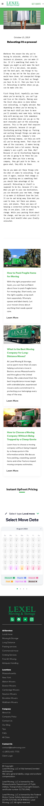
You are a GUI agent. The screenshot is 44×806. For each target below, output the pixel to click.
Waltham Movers (10, 702)
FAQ (4, 733)
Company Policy (9, 716)
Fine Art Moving (9, 659)
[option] (11, 568)
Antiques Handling (10, 663)
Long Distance (8, 642)
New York (6, 677)
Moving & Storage (10, 638)
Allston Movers (8, 681)
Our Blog (6, 725)
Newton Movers (9, 694)
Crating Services (9, 655)
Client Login (7, 756)
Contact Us (7, 721)
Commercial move (10, 651)
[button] (2, 3)
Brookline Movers (10, 698)
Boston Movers (9, 686)
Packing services (9, 646)
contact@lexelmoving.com (13, 747)
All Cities (6, 737)
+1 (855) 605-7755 (10, 751)
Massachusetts (9, 673)
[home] (13, 4)
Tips (4, 729)
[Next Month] (41, 529)
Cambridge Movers (10, 690)
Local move (7, 634)
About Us (6, 712)
